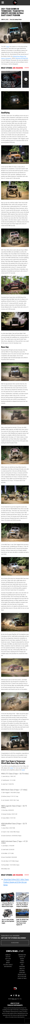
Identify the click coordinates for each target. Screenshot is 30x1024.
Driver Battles (22, 974)
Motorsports (8, 966)
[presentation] (25, 79)
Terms (22, 960)
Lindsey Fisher (18, 19)
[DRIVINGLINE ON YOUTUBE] (18, 995)
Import (8, 962)
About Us (22, 968)
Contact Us (22, 956)
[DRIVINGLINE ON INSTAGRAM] (16, 995)
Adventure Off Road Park (22, 58)
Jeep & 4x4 (8, 958)
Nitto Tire (14, 999)
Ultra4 (7, 46)
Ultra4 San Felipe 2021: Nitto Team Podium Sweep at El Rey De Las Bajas (16, 882)
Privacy (22, 962)
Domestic (8, 955)
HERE (11, 768)
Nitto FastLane (22, 976)
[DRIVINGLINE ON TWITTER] (11, 995)
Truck (8, 960)
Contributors (22, 955)
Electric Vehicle (8, 964)
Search (22, 958)
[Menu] (3, 3)
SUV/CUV (8, 956)
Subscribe (15, 942)
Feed (22, 964)
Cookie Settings (22, 978)
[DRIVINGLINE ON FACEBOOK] (13, 995)
